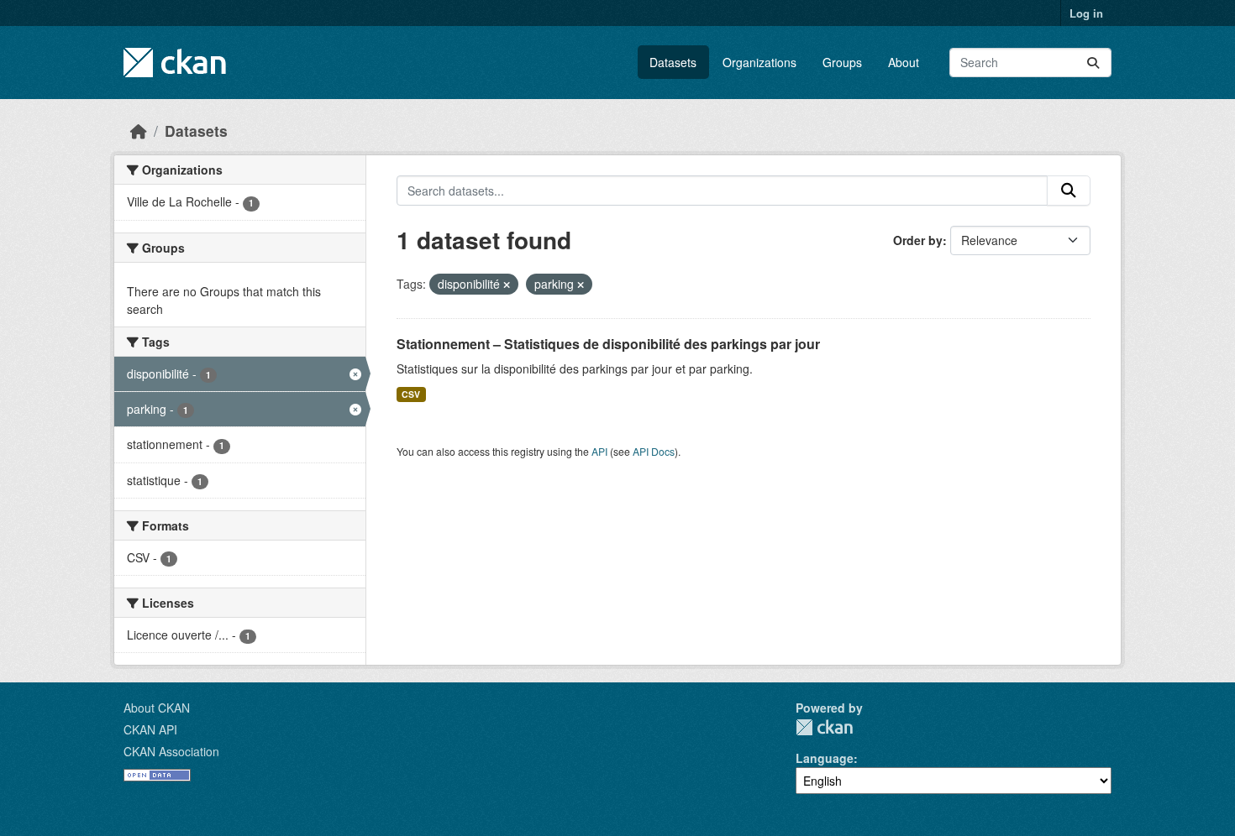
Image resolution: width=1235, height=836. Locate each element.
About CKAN (157, 707)
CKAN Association (171, 751)
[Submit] (1093, 62)
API (599, 451)
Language (825, 758)
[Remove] (506, 284)
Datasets (672, 62)
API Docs (654, 451)
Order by (918, 240)
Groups (842, 62)
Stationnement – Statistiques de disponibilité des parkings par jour (608, 343)
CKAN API (150, 729)
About (903, 62)
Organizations (759, 62)
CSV (411, 394)
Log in (1086, 13)
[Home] (138, 130)
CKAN (824, 727)
